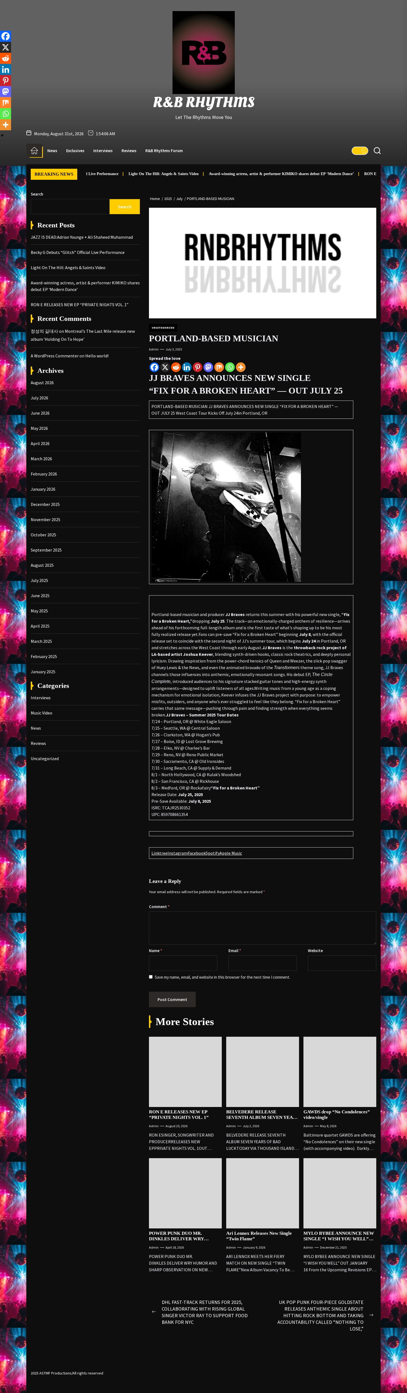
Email (234, 950)
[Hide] (2, 135)
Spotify (213, 853)
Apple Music (231, 853)
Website (315, 950)
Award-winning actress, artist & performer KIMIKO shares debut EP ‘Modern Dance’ (249, 174)
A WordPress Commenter (55, 355)
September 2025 (46, 550)
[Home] (34, 150)
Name (155, 950)
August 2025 (42, 565)
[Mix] (219, 367)
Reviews (129, 150)
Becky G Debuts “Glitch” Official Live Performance (78, 252)
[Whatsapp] (230, 367)
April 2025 (40, 626)
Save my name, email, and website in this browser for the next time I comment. (222, 977)
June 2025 (40, 595)
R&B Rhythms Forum (164, 150)
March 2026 (41, 458)
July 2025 (39, 580)
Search (37, 194)
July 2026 (39, 398)
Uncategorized (163, 327)
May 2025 (39, 611)
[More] (241, 367)
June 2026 (40, 413)
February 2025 (44, 656)
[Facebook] (154, 367)
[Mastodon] (208, 367)
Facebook (197, 853)
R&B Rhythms (203, 102)
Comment (159, 906)
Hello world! (97, 355)
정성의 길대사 (44, 331)
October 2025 (43, 534)
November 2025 (45, 519)
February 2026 (44, 474)
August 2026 (42, 382)
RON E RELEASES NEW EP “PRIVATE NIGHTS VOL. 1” (179, 1114)
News (52, 150)
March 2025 (41, 641)
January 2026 (43, 489)
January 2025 (43, 671)
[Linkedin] (187, 367)
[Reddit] (176, 367)
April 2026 (40, 443)
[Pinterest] (197, 367)
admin (154, 349)
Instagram (178, 853)
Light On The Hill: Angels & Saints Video (132, 174)
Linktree (159, 853)
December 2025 (45, 504)
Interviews (103, 150)
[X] (165, 367)
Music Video (41, 713)
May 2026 (39, 428)
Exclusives (75, 150)
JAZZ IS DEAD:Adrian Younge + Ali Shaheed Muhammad (82, 237)
